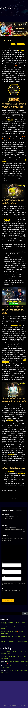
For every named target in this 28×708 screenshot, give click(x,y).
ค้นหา (1, 611)
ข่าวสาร (13, 44)
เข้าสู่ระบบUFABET (16, 325)
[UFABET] (7, 8)
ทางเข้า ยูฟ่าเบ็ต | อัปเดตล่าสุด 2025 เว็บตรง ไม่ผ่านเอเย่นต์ (14, 641)
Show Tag (14, 498)
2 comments (21, 44)
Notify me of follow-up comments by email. (11, 590)
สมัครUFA (10, 471)
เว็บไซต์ (3, 576)
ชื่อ (3, 562)
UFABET (21, 50)
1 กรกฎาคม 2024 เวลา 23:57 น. (11, 516)
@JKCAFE (21, 473)
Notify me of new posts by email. (9, 595)
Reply (24, 520)
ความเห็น (4, 543)
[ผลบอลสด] (14, 28)
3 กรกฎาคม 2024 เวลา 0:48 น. (11, 527)
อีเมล (3, 569)
